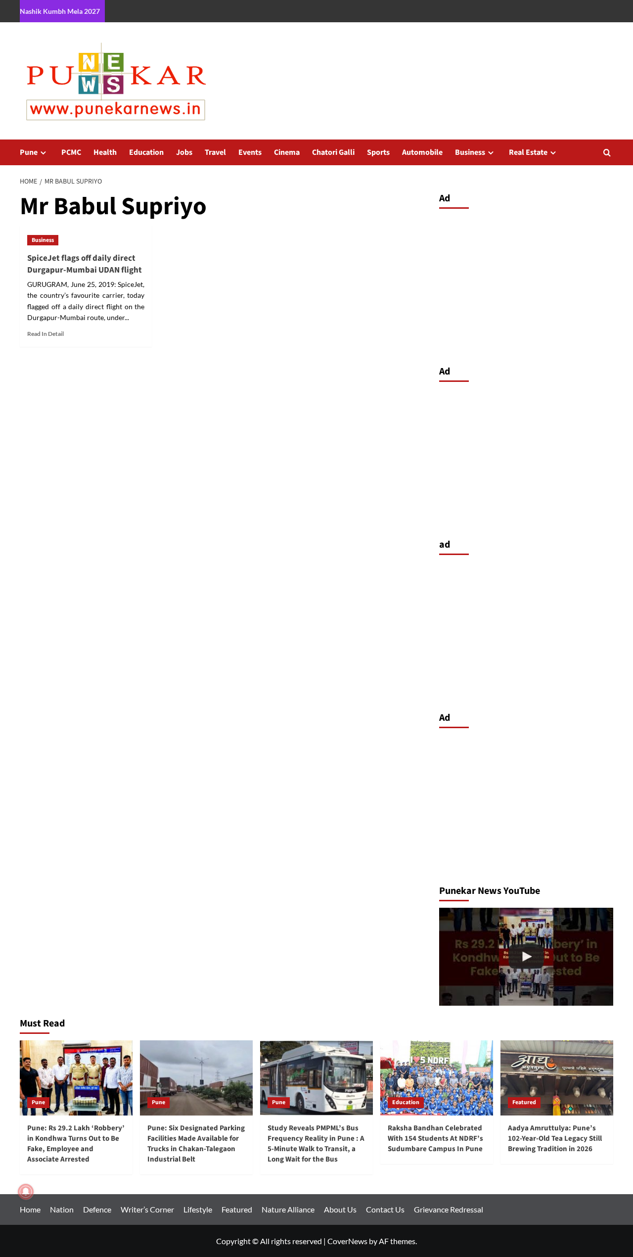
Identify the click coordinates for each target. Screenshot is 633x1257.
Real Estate (528, 152)
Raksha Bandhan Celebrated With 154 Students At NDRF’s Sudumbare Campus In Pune (435, 1138)
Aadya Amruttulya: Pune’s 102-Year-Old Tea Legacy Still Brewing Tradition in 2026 (555, 1138)
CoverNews (347, 1241)
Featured (524, 1102)
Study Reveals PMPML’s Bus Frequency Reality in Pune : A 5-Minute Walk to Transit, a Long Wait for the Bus (316, 1143)
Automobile (422, 152)
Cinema (287, 152)
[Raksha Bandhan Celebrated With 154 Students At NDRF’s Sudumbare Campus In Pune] (436, 1078)
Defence (97, 1209)
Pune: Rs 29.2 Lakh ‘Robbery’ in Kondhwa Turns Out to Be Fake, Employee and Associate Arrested (76, 1143)
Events (250, 152)
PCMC (71, 152)
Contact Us (385, 1209)
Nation (62, 1209)
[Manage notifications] (26, 1192)
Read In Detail (45, 333)
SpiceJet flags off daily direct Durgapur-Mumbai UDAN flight (84, 264)
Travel (215, 152)
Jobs (184, 152)
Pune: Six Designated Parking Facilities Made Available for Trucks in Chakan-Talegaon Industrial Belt (196, 1143)
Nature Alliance (288, 1209)
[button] (607, 152)
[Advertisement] (526, 284)
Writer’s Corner (147, 1209)
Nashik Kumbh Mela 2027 (60, 11)
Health (105, 152)
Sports (378, 152)
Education (146, 152)
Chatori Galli (333, 152)
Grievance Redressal (448, 1209)
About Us (340, 1209)
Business (470, 152)
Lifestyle (197, 1209)
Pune (29, 152)
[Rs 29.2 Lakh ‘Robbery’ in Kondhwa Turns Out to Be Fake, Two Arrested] (526, 957)
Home (30, 1209)
